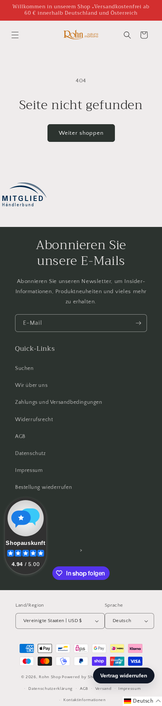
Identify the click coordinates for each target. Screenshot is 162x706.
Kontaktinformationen (84, 700)
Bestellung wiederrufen (43, 487)
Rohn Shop (50, 677)
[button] (15, 35)
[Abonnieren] (138, 323)
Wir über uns (31, 385)
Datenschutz (30, 453)
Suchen (24, 368)
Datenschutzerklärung (50, 688)
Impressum (29, 470)
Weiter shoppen (81, 133)
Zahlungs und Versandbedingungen (58, 402)
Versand (103, 688)
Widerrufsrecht (34, 420)
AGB (20, 437)
